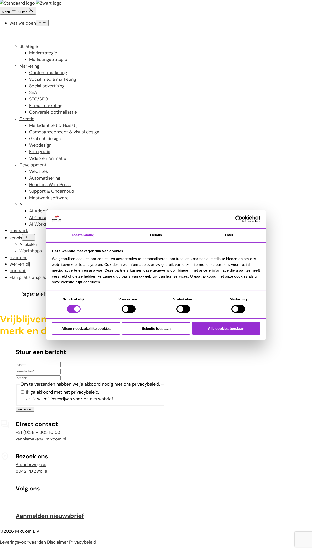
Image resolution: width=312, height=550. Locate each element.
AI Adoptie (39, 211)
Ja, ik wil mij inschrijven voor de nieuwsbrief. (70, 399)
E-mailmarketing (45, 106)
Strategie (29, 46)
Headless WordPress (50, 185)
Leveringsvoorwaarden (23, 542)
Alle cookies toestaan (226, 328)
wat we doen (23, 23)
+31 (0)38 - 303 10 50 (38, 432)
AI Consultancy (44, 217)
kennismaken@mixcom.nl (41, 439)
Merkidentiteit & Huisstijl (53, 125)
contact (18, 271)
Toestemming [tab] (82, 235)
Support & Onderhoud (51, 191)
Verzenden (25, 409)
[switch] (129, 309)
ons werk (19, 231)
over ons (18, 257)
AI (21, 204)
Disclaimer (57, 542)
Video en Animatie (47, 158)
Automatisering (44, 178)
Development (33, 165)
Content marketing (48, 73)
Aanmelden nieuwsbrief (50, 516)
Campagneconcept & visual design (64, 132)
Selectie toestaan (156, 328)
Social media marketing (52, 79)
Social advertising (47, 86)
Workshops (31, 251)
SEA (33, 92)
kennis (16, 238)
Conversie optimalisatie (53, 112)
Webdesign (40, 145)
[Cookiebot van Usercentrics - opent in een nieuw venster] (239, 219)
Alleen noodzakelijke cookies (86, 328)
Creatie (27, 119)
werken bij (20, 264)
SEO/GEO (38, 99)
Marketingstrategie (48, 59)
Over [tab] (229, 235)
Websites (38, 171)
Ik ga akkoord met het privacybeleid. (62, 392)
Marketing (29, 66)
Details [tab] (156, 235)
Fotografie (39, 152)
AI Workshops (43, 224)
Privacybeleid (82, 542)
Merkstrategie (43, 53)
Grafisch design (45, 138)
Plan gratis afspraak (29, 277)
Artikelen (28, 244)
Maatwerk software (48, 198)
